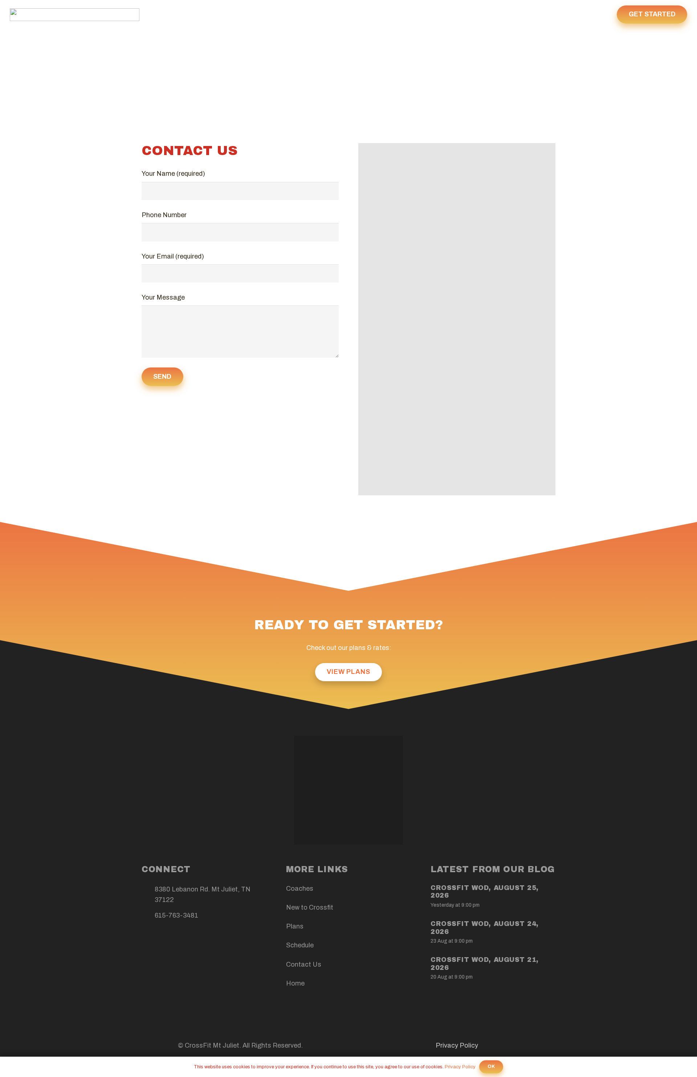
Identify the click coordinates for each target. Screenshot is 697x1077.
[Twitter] (166, 939)
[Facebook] (150, 939)
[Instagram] (199, 939)
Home (295, 983)
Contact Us (303, 964)
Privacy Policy (457, 1045)
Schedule (300, 945)
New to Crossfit (309, 907)
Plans (294, 926)
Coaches (299, 888)
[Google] (182, 939)
